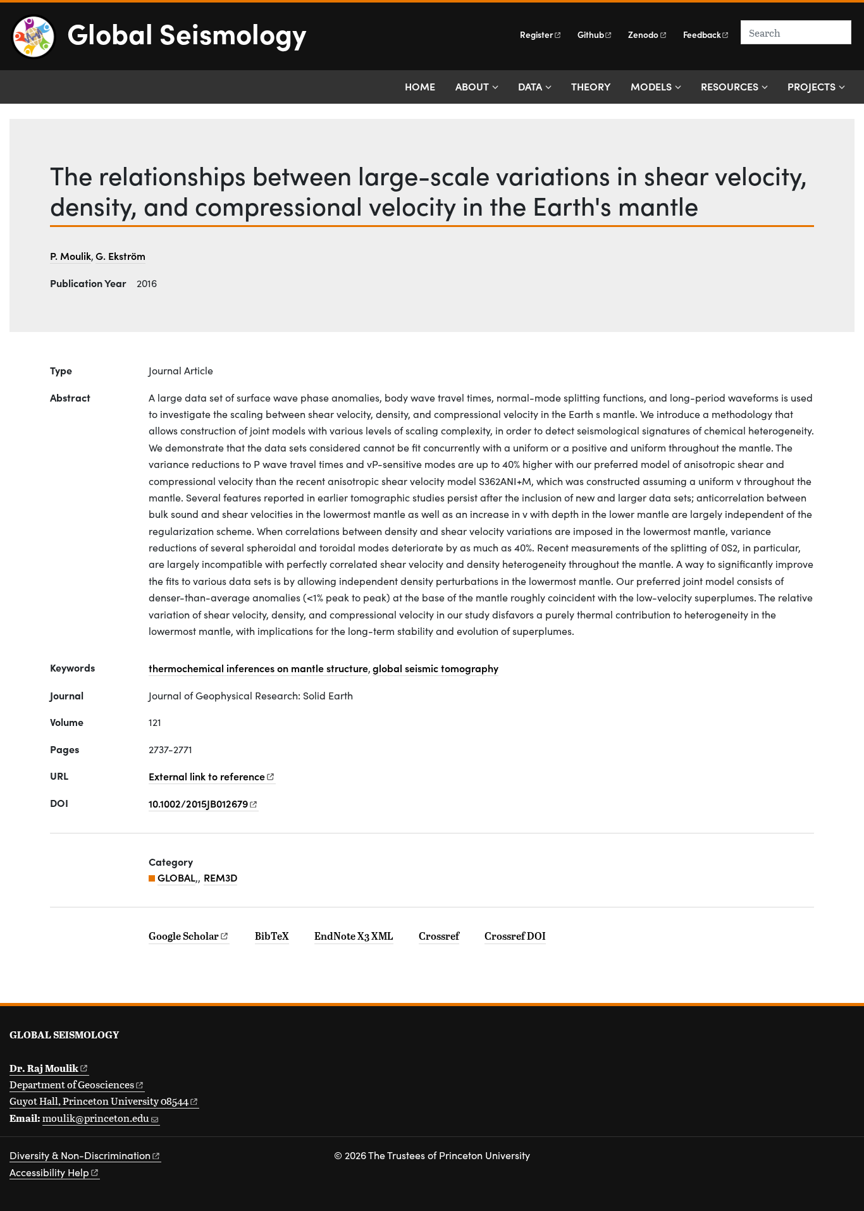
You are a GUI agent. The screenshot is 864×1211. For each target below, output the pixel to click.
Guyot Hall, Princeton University (98, 1100)
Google (184, 936)
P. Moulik (70, 255)
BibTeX (272, 936)
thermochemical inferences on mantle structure (258, 668)
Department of (71, 1084)
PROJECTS (811, 86)
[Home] (38, 41)
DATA (530, 86)
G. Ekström (120, 255)
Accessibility (49, 1172)
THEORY (590, 86)
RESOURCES (729, 86)
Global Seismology (186, 32)
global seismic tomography (435, 668)
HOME (420, 86)
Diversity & (80, 1155)
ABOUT (472, 86)
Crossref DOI (515, 936)
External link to (207, 776)
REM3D (220, 877)
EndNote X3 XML (353, 936)
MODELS (651, 86)
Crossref (439, 936)
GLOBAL (176, 877)
